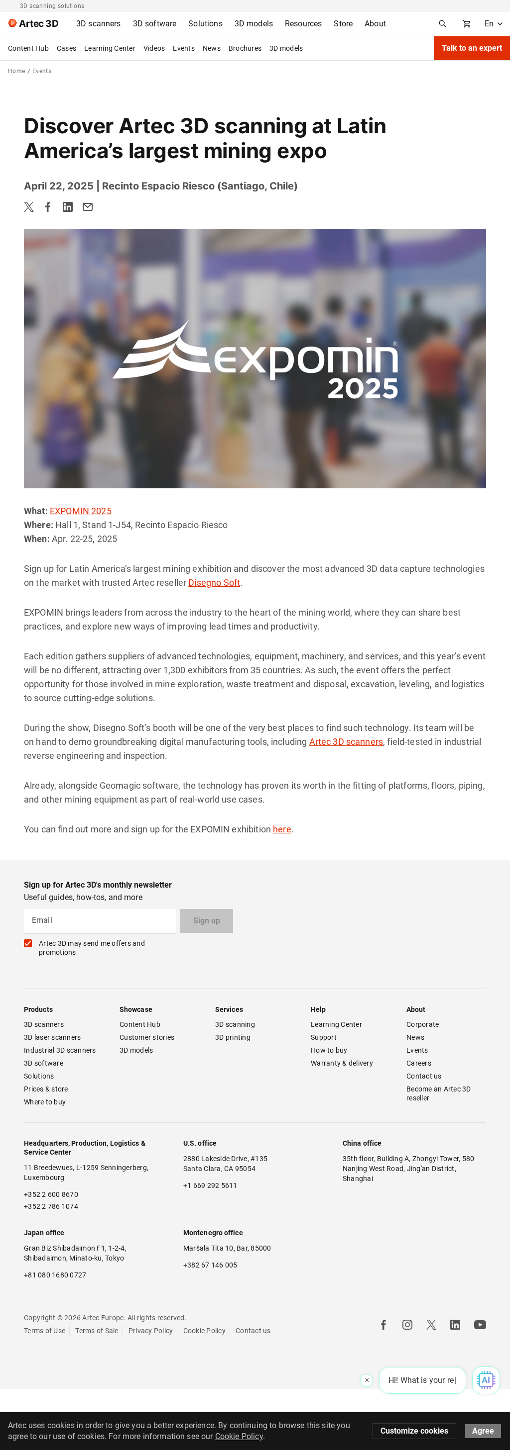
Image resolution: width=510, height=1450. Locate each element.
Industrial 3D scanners (60, 1050)
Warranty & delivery (342, 1063)
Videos (154, 48)
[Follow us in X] (431, 1325)
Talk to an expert (472, 48)
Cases (66, 48)
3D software (43, 1063)
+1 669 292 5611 (210, 1185)
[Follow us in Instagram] (407, 1325)
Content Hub (28, 48)
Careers (418, 1063)
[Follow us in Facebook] (383, 1325)
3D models (286, 48)
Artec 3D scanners (346, 741)
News (212, 48)
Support (324, 1037)
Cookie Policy (204, 1331)
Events (184, 48)
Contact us (424, 1076)
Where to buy (45, 1102)
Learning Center (109, 48)
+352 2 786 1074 (51, 1206)
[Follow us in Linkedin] (455, 1325)
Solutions (39, 1076)
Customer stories (147, 1037)
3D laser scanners (52, 1037)
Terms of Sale (96, 1331)
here (282, 829)
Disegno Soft (214, 582)
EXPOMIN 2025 (81, 511)
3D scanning (235, 1024)
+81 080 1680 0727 (55, 1275)
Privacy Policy (150, 1331)
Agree (483, 1431)
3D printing (233, 1037)
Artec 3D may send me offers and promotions (92, 947)
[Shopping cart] (467, 24)
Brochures (245, 48)
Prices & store (46, 1089)
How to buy (329, 1050)
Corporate (422, 1024)
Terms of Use (44, 1331)
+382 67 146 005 (210, 1265)
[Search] (443, 24)
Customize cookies (414, 1431)
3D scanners (44, 1024)
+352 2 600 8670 (51, 1194)
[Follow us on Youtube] (480, 1325)
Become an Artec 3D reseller (439, 1093)
